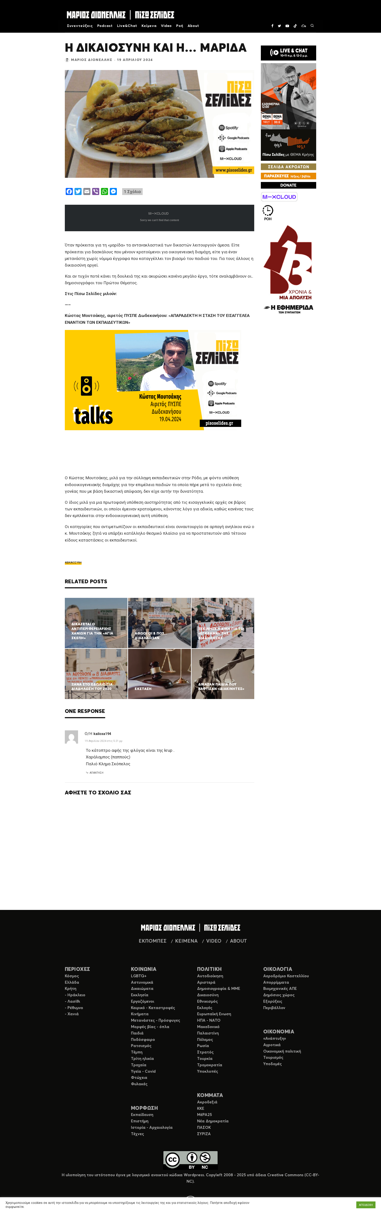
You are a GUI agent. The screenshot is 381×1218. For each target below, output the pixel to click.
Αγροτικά (272, 1045)
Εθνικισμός (207, 1002)
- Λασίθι (72, 1002)
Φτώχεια (139, 1078)
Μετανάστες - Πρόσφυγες (155, 1021)
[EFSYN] (288, 270)
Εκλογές (204, 1008)
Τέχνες (137, 1134)
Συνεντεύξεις (80, 26)
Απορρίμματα (276, 983)
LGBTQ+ (139, 976)
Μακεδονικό (208, 1027)
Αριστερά (206, 983)
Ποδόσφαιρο (143, 1040)
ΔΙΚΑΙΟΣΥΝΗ (74, 562)
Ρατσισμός (141, 1046)
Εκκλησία (139, 995)
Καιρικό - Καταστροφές (153, 1008)
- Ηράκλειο (75, 995)
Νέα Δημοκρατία (213, 1121)
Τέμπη (136, 1052)
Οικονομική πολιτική (282, 1051)
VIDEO (213, 941)
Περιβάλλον (274, 1008)
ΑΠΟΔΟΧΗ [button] (366, 1205)
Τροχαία (138, 1065)
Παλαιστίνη (208, 1033)
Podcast (105, 26)
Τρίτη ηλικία (142, 1059)
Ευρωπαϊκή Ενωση (214, 1014)
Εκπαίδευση (142, 1115)
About (193, 26)
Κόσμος (72, 976)
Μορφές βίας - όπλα (150, 1027)
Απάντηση (96, 772)
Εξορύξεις (272, 1002)
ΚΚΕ (200, 1109)
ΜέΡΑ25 (204, 1115)
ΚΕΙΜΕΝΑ (186, 941)
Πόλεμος (205, 1040)
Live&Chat (127, 26)
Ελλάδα (72, 983)
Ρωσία (203, 1046)
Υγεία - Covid (143, 1072)
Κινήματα (140, 1014)
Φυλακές (139, 1084)
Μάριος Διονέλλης (91, 60)
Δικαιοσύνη (208, 995)
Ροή (179, 26)
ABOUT (238, 941)
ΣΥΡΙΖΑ (204, 1134)
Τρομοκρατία (209, 1065)
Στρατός (205, 1052)
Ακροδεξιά (207, 1102)
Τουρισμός (273, 1058)
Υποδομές (272, 1064)
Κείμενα (149, 26)
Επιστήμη (139, 1121)
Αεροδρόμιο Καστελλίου (286, 976)
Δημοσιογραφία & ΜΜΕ (218, 989)
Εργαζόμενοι (142, 1002)
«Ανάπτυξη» (274, 1039)
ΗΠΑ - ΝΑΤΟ (208, 1021)
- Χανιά (72, 1014)
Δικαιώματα (142, 989)
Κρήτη (70, 989)
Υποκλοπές (207, 1072)
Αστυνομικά (142, 983)
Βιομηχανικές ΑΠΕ (280, 989)
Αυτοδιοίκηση (210, 976)
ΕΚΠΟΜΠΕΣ (152, 941)
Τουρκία (205, 1059)
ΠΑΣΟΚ (204, 1128)
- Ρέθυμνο (74, 1008)
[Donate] (288, 185)
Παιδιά (137, 1033)
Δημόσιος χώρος (279, 995)
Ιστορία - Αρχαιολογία (152, 1128)
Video (166, 26)
